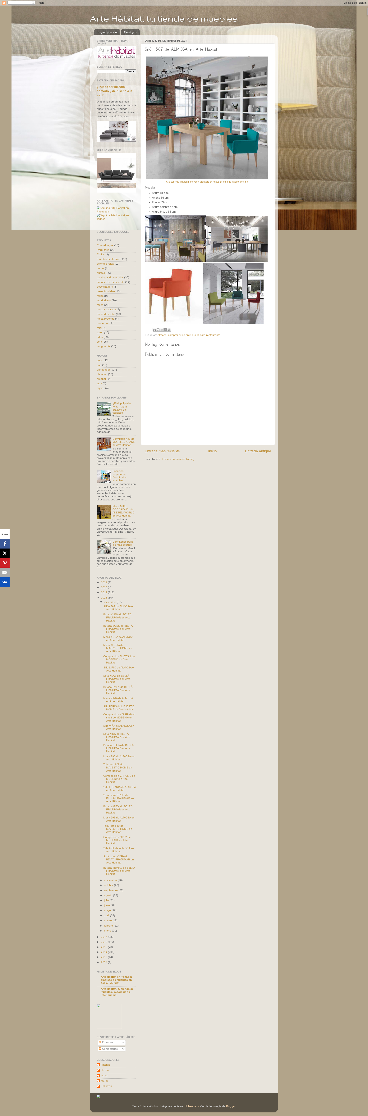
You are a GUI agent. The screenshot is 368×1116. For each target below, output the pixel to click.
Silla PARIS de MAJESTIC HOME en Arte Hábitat (119, 708)
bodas (100, 268)
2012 (104, 962)
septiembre (111, 890)
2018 (104, 597)
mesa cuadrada (106, 309)
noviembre (111, 880)
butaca (101, 272)
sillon (100, 337)
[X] (5, 553)
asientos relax (105, 263)
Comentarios (109, 1048)
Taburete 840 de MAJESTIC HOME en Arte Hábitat (117, 828)
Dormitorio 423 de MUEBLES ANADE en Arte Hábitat (124, 441)
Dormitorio (103, 249)
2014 (104, 952)
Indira (104, 1075)
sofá (99, 341)
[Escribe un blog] (158, 330)
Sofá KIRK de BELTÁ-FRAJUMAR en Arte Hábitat (116, 736)
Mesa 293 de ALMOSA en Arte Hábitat (119, 758)
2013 (104, 957)
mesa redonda (105, 318)
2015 (104, 947)
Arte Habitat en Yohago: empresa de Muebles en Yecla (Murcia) (116, 979)
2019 (104, 592)
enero (108, 930)
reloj (99, 327)
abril (107, 915)
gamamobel (104, 369)
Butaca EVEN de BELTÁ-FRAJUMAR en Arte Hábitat (118, 690)
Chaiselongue (105, 245)
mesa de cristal (106, 314)
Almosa (162, 335)
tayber (100, 388)
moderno (102, 323)
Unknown (106, 1086)
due (99, 365)
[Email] (5, 572)
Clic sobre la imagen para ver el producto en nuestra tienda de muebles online (207, 181)
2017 (104, 937)
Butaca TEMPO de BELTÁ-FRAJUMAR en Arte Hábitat (119, 870)
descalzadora (105, 286)
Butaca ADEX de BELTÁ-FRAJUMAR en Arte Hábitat (118, 809)
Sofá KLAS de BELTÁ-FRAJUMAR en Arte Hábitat (116, 678)
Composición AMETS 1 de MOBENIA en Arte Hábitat (119, 659)
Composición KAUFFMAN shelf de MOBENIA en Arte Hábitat (119, 717)
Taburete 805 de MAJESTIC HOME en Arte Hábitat (117, 767)
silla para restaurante (207, 335)
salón (100, 332)
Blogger (230, 1106)
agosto (108, 895)
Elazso (105, 1070)
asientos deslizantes (109, 259)
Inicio (212, 451)
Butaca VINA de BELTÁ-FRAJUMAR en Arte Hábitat (117, 617)
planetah (102, 374)
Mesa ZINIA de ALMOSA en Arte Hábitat (118, 700)
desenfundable (106, 291)
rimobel (101, 378)
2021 (104, 582)
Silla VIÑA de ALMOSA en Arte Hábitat (118, 727)
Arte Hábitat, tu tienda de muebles (164, 18)
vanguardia (103, 346)
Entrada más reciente (162, 451)
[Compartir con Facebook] (165, 330)
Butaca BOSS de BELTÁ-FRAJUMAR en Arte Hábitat (118, 628)
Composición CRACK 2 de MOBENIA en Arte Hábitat (119, 778)
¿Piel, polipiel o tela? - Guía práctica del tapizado (122, 408)
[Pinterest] (5, 563)
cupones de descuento (110, 282)
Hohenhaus (192, 1106)
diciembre (110, 602)
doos (100, 360)
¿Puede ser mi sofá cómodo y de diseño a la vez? (114, 91)
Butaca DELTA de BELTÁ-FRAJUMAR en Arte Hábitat (118, 748)
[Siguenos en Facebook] (116, 211)
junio (107, 905)
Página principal (107, 32)
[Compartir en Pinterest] (169, 330)
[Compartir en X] (162, 330)
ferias (100, 295)
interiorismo (104, 300)
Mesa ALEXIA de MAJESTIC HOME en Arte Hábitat (117, 648)
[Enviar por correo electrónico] (154, 330)
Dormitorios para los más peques (123, 543)
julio (107, 900)
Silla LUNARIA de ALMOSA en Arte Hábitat (119, 789)
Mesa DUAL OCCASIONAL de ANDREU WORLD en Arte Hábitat (123, 511)
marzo (108, 920)
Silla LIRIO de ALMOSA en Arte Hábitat (119, 669)
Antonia (105, 1064)
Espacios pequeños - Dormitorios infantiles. (120, 476)
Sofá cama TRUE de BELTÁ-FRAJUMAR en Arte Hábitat (118, 798)
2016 (104, 942)
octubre (109, 885)
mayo (108, 910)
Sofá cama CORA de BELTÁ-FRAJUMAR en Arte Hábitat (118, 859)
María (104, 1080)
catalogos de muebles (110, 277)
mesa (100, 304)
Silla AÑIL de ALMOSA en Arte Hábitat (118, 850)
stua (99, 383)
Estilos (101, 254)
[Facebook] (5, 544)
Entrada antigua (258, 451)
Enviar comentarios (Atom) (178, 459)
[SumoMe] (5, 582)
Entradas (107, 1042)
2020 (104, 587)
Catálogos (130, 32)
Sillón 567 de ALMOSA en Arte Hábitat (118, 608)
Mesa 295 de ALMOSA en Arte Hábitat (119, 819)
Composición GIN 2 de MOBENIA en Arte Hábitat (117, 840)
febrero (109, 925)
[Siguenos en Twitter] (116, 218)
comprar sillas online (180, 335)
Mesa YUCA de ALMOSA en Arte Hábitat (118, 638)
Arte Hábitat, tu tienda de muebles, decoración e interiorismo (117, 991)
